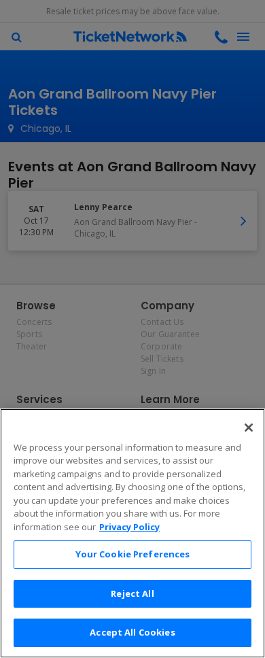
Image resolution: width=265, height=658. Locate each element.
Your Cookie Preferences (132, 554)
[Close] (249, 428)
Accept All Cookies (132, 632)
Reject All (132, 593)
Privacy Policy (129, 527)
